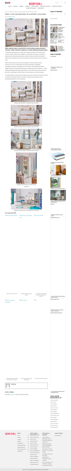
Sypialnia (27, 6)
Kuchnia (15, 6)
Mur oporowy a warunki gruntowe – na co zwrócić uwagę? (47, 450)
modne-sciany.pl (53, 405)
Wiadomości (41, 8)
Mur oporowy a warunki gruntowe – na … (61, 41)
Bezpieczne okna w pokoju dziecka (58, 188)
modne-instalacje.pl (54, 419)
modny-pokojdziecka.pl (54, 413)
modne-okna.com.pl (54, 425)
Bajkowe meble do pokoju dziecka (26, 294)
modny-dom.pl (53, 402)
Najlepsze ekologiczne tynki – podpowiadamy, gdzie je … (61, 35)
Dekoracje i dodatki (45, 6)
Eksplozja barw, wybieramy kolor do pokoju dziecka (58, 202)
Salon (9, 6)
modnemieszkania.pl (54, 427)
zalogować (12, 394)
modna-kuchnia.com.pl (54, 415)
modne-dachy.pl (53, 417)
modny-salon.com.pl (54, 407)
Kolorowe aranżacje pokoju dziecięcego (26, 379)
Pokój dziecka (35, 6)
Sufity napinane (58, 435)
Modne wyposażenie (31, 8)
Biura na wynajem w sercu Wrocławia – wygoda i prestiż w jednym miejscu (47, 464)
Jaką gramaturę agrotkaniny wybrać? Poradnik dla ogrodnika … (61, 29)
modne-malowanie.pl (54, 423)
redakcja (13, 16)
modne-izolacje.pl (53, 421)
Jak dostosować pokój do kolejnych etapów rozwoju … (58, 297)
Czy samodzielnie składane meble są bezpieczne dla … (57, 392)
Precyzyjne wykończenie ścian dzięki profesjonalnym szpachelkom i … (61, 48)
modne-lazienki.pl (53, 409)
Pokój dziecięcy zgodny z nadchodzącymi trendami (56, 149)
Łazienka (21, 6)
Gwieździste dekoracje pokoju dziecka (57, 215)
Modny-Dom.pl (26, 469)
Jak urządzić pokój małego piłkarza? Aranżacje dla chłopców (41, 295)
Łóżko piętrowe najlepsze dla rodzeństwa (56, 68)
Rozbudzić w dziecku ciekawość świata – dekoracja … (57, 310)
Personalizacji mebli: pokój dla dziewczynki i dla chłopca (12, 379)
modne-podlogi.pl (53, 411)
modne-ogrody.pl (53, 404)
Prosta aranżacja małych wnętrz (41, 378)
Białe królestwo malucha (56, 175)
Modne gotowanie (56, 6)
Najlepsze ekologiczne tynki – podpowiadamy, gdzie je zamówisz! (47, 445)
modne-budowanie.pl (54, 400)
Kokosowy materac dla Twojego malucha (57, 163)
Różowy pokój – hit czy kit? (12, 293)
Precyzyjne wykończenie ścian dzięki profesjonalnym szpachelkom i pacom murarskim (47, 457)
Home (6, 11)
